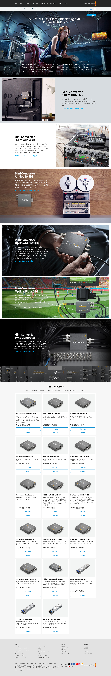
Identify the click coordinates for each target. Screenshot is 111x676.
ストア (21, 3)
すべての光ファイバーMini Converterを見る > (28, 307)
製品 (16, 3)
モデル (32, 9)
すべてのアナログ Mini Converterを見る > (27, 190)
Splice (66, 3)
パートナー (86, 650)
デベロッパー (44, 3)
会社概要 (52, 3)
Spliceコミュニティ (65, 654)
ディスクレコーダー (19, 654)
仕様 (36, 9)
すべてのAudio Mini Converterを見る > (26, 156)
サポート (35, 3)
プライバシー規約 (88, 654)
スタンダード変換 (42, 646)
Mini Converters (18, 9)
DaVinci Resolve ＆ (22, 648)
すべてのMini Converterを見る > (24, 261)
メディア (60, 3)
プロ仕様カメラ (18, 646)
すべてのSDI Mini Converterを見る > (73, 109)
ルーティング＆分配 (42, 655)
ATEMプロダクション (22, 650)
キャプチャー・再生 (19, 655)
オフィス (86, 646)
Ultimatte (17, 652)
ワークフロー (26, 8)
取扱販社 (28, 3)
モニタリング (41, 650)
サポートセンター (65, 648)
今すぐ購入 (91, 15)
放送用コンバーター (42, 648)
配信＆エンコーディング (43, 657)
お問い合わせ (64, 650)
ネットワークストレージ (43, 652)
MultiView (40, 654)
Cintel (21, 657)
